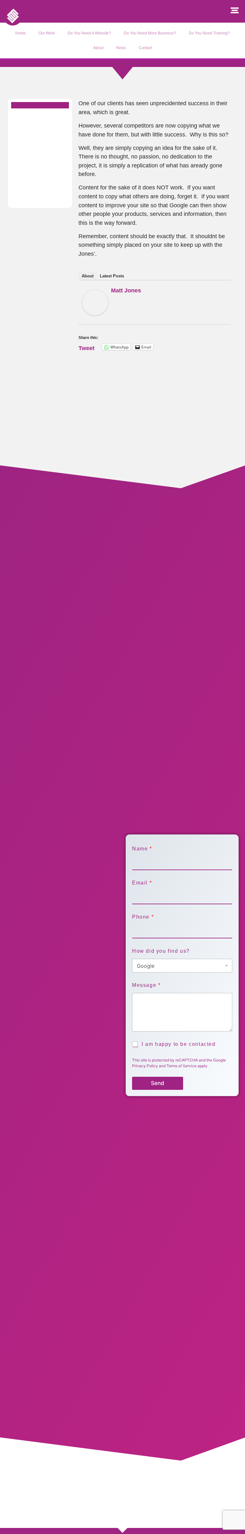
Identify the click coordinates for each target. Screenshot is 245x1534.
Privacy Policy (145, 1065)
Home (20, 33)
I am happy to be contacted (179, 1044)
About (98, 48)
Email (142, 882)
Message (146, 985)
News (121, 48)
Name (142, 848)
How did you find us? (161, 951)
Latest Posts (112, 276)
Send (157, 1083)
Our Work (47, 33)
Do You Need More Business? (150, 33)
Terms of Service (182, 1065)
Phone (142, 917)
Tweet (86, 347)
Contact (145, 48)
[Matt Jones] (95, 313)
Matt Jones (126, 290)
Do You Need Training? (209, 33)
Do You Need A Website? (89, 33)
